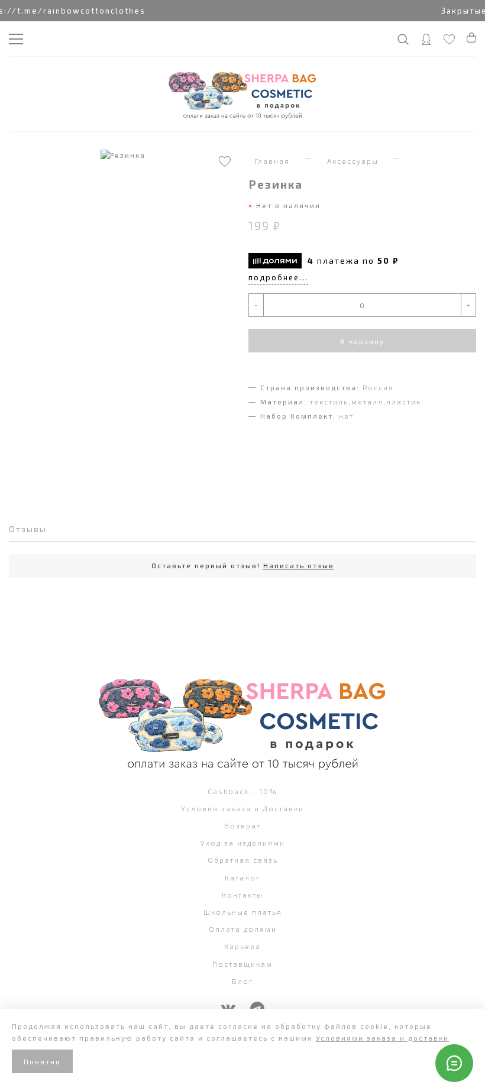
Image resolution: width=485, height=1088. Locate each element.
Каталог (243, 877)
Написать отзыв (298, 565)
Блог (243, 981)
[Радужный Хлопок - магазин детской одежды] (242, 94)
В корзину (362, 341)
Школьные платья (242, 912)
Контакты (242, 895)
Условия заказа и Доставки (242, 808)
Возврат (242, 825)
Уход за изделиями (243, 842)
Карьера (242, 946)
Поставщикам (242, 964)
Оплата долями (243, 929)
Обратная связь (243, 860)
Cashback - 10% (242, 791)
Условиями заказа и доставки (382, 1038)
